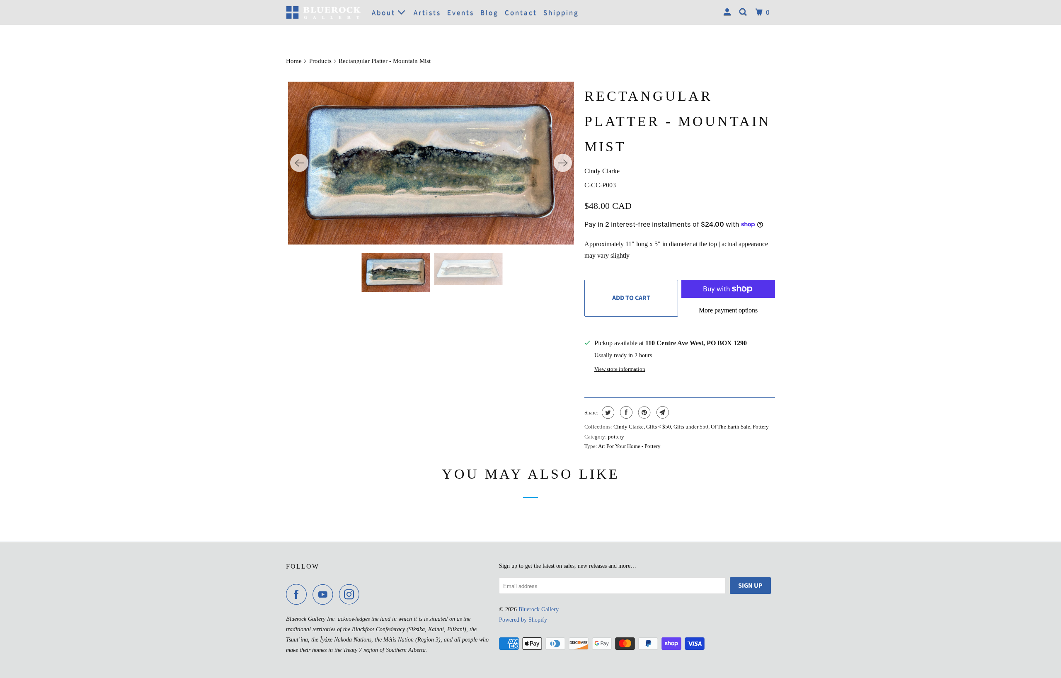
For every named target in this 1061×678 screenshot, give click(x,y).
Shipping (561, 13)
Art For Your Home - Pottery (629, 446)
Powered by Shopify (523, 620)
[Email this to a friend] (661, 412)
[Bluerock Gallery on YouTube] (324, 594)
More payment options (728, 310)
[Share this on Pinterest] (643, 412)
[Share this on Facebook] (625, 412)
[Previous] (299, 163)
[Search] (744, 12)
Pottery (761, 427)
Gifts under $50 (690, 427)
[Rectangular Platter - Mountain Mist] (431, 163)
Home (294, 61)
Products (320, 61)
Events (460, 13)
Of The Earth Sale (730, 427)
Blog (489, 13)
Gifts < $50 (658, 427)
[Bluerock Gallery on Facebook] (298, 594)
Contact (521, 13)
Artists (427, 13)
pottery (616, 436)
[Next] (563, 163)
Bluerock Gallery (538, 609)
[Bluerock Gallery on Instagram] (351, 594)
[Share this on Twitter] (607, 412)
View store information (619, 369)
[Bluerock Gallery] (323, 12)
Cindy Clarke (602, 170)
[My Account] (728, 12)
